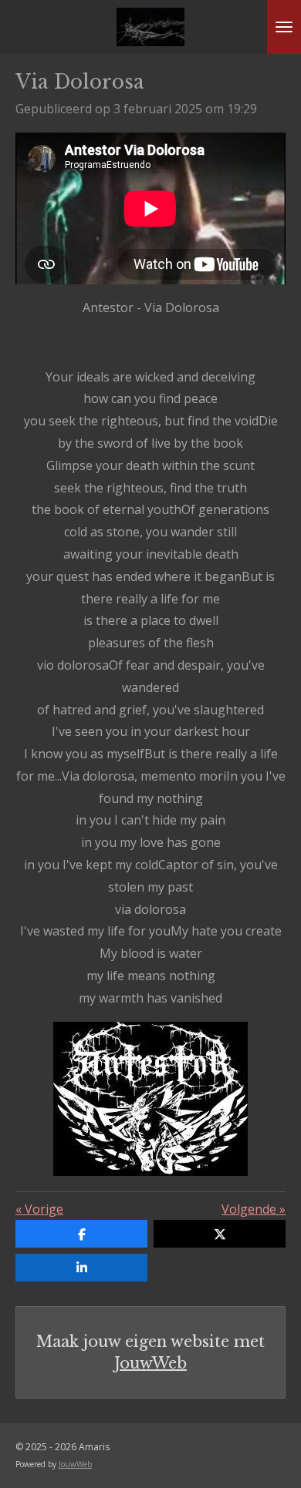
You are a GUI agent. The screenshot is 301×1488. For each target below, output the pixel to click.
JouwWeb (150, 1363)
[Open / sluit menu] (284, 27)
